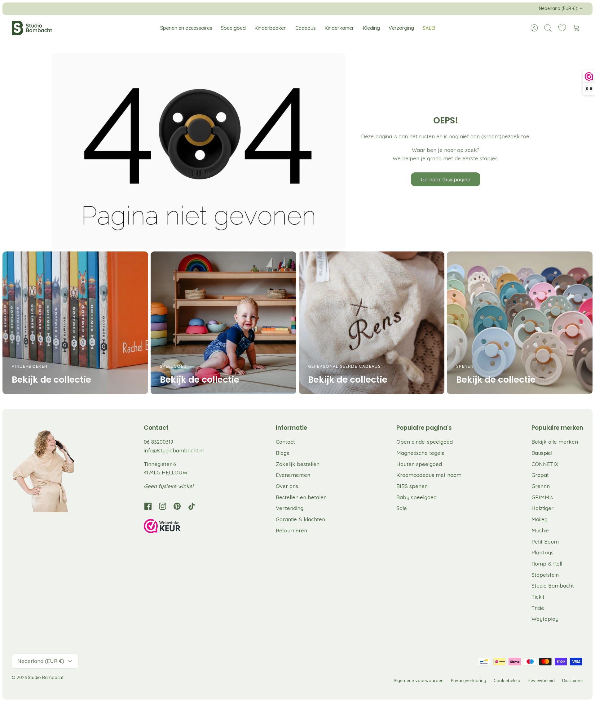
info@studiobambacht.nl (174, 450)
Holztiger (542, 508)
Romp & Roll (546, 563)
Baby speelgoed (416, 497)
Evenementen (293, 475)
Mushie (540, 530)
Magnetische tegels (420, 453)
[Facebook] (148, 506)
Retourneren (291, 530)
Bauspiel (541, 453)
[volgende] (401, 8)
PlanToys (542, 552)
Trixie (537, 608)
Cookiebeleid (507, 680)
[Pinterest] (177, 506)
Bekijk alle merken (554, 441)
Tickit (537, 596)
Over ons (287, 486)
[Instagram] (162, 506)
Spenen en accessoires (186, 28)
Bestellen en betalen (301, 497)
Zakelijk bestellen (298, 464)
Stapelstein (545, 574)
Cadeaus (305, 28)
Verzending (289, 508)
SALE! (429, 28)
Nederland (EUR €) (558, 8)
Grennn (540, 486)
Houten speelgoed (419, 464)
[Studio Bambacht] (32, 28)
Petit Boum (545, 541)
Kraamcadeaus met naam (428, 475)
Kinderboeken (270, 28)
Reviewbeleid (541, 680)
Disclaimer (572, 680)
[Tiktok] (191, 506)
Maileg (539, 519)
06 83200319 (158, 441)
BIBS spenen (412, 486)
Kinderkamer (339, 28)
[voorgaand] (194, 8)
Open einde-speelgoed (424, 441)
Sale (401, 508)
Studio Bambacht (552, 585)
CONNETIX (544, 464)
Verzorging (401, 28)
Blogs (282, 453)
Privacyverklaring (468, 680)
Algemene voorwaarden (418, 680)
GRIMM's (542, 497)
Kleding (371, 28)
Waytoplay (544, 618)
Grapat (540, 475)
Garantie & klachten (300, 519)
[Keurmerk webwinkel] (175, 527)
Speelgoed (233, 28)
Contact (285, 441)
